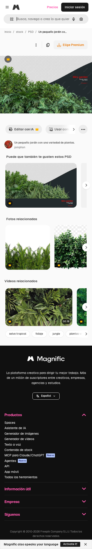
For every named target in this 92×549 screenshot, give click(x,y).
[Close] (85, 544)
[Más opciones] (35, 44)
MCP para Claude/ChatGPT (29, 455)
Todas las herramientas (20, 477)
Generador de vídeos (19, 439)
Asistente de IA (15, 428)
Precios (52, 7)
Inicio (7, 32)
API (6, 466)
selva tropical (17, 334)
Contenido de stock (18, 450)
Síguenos (12, 514)
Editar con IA (21, 130)
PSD (30, 32)
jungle (56, 334)
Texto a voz (12, 445)
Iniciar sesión (75, 7)
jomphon (19, 147)
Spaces (9, 423)
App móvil (11, 472)
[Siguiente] (74, 129)
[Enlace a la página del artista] (8, 145)
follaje (39, 334)
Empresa (11, 501)
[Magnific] (46, 359)
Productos (13, 414)
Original (28, 60)
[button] (46, 396)
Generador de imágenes (21, 434)
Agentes (15, 461)
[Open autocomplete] (10, 19)
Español (46, 396)
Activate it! (70, 544)
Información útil (17, 488)
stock (19, 32)
